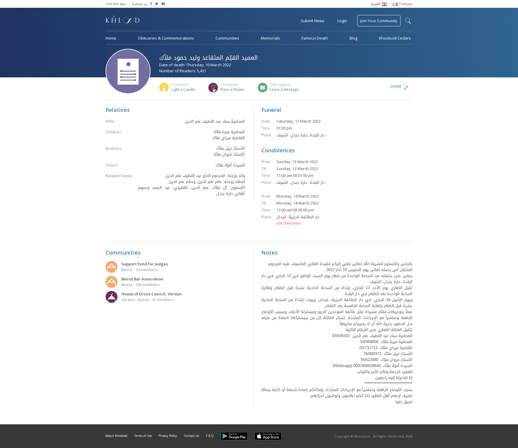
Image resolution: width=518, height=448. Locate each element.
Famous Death (315, 38)
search (408, 21)
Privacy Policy (168, 436)
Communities (227, 38)
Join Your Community (378, 20)
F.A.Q (210, 436)
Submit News (312, 20)
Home (111, 38)
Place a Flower (232, 89)
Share (396, 86)
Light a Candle (183, 89)
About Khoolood (116, 436)
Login (342, 20)
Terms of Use (143, 436)
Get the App (116, 3)
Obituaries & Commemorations (166, 38)
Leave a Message (284, 89)
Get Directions (288, 223)
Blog (353, 38)
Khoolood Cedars (395, 38)
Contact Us (191, 436)
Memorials (270, 38)
